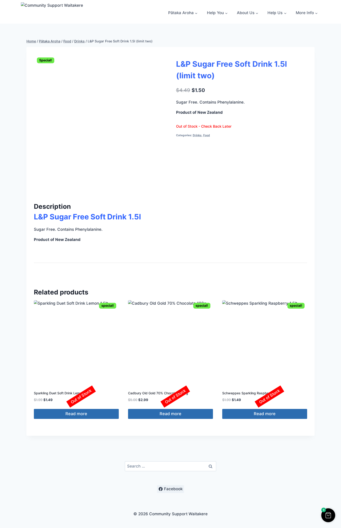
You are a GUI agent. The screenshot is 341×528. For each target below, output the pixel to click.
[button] (328, 515)
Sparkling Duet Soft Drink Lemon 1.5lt (62, 393)
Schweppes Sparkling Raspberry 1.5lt (251, 393)
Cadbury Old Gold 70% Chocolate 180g (158, 393)
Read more (76, 413)
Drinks (197, 135)
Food (206, 135)
